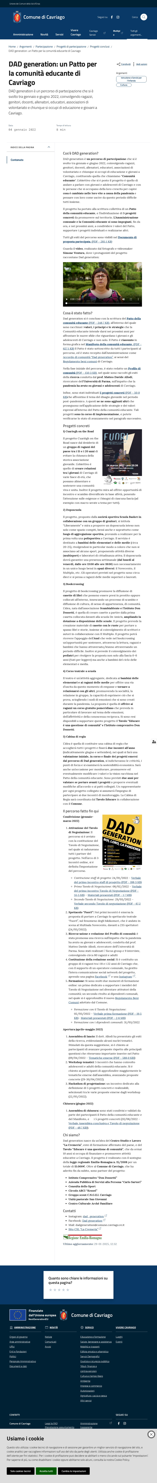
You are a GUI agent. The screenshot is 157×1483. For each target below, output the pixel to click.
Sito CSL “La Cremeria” (83, 1229)
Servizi (89, 1327)
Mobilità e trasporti (90, 1346)
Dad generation (92, 1220)
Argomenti (25, 46)
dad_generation (93, 1216)
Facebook (101, 976)
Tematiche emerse (111, 1058)
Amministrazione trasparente (89, 1425)
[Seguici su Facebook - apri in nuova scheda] (110, 17)
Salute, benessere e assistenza (96, 1341)
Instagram (125, 976)
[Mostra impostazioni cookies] (154, 741)
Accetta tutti (46, 1471)
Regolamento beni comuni (80, 361)
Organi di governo (18, 1337)
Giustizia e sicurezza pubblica (94, 1361)
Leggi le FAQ (51, 1423)
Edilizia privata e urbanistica (94, 1351)
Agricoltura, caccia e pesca (93, 1395)
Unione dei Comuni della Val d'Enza (25, 3)
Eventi (119, 1341)
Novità (54, 1327)
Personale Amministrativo (23, 1361)
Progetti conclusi (99, 46)
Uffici (12, 1346)
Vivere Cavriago (126, 1327)
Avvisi (48, 1346)
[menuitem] (23, 34)
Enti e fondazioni (18, 1351)
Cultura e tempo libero (91, 1376)
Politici (13, 1356)
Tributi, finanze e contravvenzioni (88, 1368)
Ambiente (85, 1381)
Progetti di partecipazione (71, 46)
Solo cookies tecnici (20, 1471)
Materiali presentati (110, 895)
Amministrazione (25, 1327)
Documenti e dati (18, 1366)
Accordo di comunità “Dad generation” (88, 357)
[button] (143, 17)
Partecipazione (44, 46)
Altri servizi (86, 1400)
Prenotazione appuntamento (59, 1427)
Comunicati (50, 1341)
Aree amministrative (20, 1341)
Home (12, 46)
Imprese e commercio (91, 1386)
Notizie (48, 1337)
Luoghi (119, 1337)
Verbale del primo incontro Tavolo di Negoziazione (108, 891)
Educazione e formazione (93, 1337)
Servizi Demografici (90, 1356)
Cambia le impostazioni (74, 1471)
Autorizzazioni (87, 1391)
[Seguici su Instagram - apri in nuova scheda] (117, 17)
